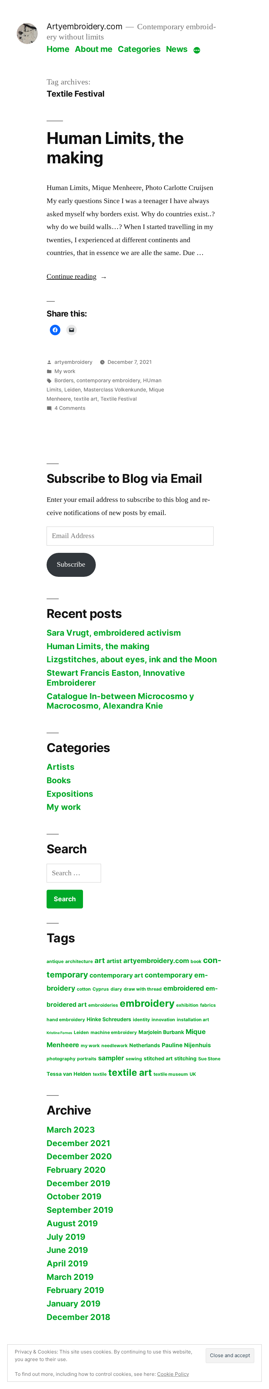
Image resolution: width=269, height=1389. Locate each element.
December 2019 (78, 1183)
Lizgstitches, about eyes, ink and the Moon (132, 659)
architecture (79, 961)
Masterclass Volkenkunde (115, 390)
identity (141, 1019)
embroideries (103, 1005)
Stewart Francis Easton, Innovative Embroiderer (116, 678)
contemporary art (116, 975)
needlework (114, 1045)
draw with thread (143, 989)
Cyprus (101, 989)
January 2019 (73, 1303)
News (177, 49)
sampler (111, 1058)
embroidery (147, 1003)
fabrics (208, 1005)
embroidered (183, 988)
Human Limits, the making (115, 147)
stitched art (158, 1058)
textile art (85, 399)
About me (94, 49)
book (196, 961)
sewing (134, 1058)
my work (90, 1045)
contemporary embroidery (108, 380)
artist (114, 960)
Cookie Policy (173, 1374)
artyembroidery (73, 362)
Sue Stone (209, 1058)
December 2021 (78, 1143)
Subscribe (71, 564)
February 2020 (76, 1170)
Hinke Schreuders (109, 1019)
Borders (63, 380)
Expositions (70, 794)
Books (59, 780)
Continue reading (77, 276)
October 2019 (74, 1196)
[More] (197, 50)
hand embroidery (66, 1019)
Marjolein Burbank (161, 1032)
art (99, 960)
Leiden (72, 390)
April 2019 (67, 1263)
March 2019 (70, 1277)
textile (100, 1074)
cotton (84, 989)
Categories (139, 49)
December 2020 (79, 1156)
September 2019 (80, 1210)
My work (64, 371)
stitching (185, 1058)
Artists (60, 767)
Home (58, 49)
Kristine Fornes (59, 1033)
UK (193, 1074)
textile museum (171, 1074)
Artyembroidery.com (84, 26)
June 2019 (67, 1250)
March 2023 (71, 1130)
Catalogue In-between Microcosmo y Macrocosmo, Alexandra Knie (120, 701)
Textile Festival (118, 399)
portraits (86, 1058)
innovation (163, 1019)
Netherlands (144, 1045)
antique (55, 961)
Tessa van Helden (69, 1074)
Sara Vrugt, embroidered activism (114, 633)
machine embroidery (114, 1032)
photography (61, 1058)
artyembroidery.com (156, 960)
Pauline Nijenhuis (186, 1045)
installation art (193, 1019)
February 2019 (75, 1290)
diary (116, 989)
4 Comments (69, 408)
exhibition (187, 1005)
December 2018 (78, 1317)
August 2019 (72, 1223)
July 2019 (66, 1237)
